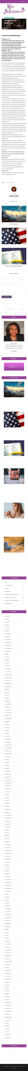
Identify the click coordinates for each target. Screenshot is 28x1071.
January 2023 (7, 742)
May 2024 (7, 695)
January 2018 (7, 911)
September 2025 (8, 648)
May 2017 (7, 935)
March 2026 (7, 630)
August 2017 (7, 926)
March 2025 (7, 666)
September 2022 (8, 753)
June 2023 (7, 727)
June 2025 (7, 657)
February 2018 (8, 908)
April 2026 (7, 627)
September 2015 (8, 961)
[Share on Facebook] (17, 26)
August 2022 (7, 756)
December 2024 (8, 674)
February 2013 (8, 1037)
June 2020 (7, 832)
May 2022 (7, 765)
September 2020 (8, 824)
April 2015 (7, 967)
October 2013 (8, 1014)
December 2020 (8, 815)
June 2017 (7, 932)
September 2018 (8, 888)
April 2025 (7, 663)
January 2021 (7, 812)
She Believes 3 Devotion (10, 597)
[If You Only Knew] (14, 214)
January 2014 (7, 1005)
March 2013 (7, 1034)
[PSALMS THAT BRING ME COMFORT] (14, 256)
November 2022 (8, 747)
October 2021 (8, 786)
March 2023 (7, 736)
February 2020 (8, 844)
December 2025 (8, 639)
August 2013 (7, 1020)
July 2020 (7, 829)
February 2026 (8, 633)
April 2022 (7, 768)
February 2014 (8, 1002)
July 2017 (7, 929)
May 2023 (7, 730)
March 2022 (7, 771)
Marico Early (8, 25)
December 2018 (8, 879)
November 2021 (8, 783)
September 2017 (8, 923)
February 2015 (8, 970)
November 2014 (8, 979)
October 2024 (8, 680)
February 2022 (8, 774)
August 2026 (7, 616)
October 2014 (8, 982)
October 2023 (8, 715)
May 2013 (7, 1028)
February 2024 (8, 704)
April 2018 (7, 903)
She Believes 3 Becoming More (11, 594)
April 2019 (7, 873)
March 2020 (7, 841)
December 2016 (8, 949)
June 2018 (7, 897)
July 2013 (7, 1023)
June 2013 (7, 1026)
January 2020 (7, 847)
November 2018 (8, 882)
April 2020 (7, 838)
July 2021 (7, 794)
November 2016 (8, 952)
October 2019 (8, 856)
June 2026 (7, 622)
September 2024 (8, 683)
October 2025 (8, 645)
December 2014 (8, 976)
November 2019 (8, 853)
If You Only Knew (14, 224)
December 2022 (8, 745)
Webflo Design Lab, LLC (21, 1066)
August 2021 (7, 791)
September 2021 (8, 788)
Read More (14, 351)
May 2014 (7, 993)
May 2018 (7, 900)
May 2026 (7, 625)
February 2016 (8, 955)
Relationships (8, 591)
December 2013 (8, 1008)
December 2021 (8, 780)
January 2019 (7, 876)
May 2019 (7, 870)
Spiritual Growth (8, 603)
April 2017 (7, 938)
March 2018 (7, 906)
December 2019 (8, 850)
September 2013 (8, 1017)
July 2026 (7, 619)
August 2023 (7, 721)
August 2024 (7, 686)
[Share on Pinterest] (23, 26)
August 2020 (7, 827)
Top (14, 1068)
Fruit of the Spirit (9, 17)
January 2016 (7, 958)
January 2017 (7, 947)
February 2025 (8, 668)
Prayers (6, 588)
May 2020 (7, 835)
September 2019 (8, 859)
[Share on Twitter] (19, 26)
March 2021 (7, 806)
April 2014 (7, 996)
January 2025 (7, 671)
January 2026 (7, 636)
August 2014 (7, 985)
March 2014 (7, 999)
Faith (6, 582)
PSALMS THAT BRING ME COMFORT (14, 266)
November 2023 (8, 712)
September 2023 (8, 718)
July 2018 (7, 894)
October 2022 (8, 750)
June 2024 (7, 692)
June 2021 (7, 797)
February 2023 (8, 739)
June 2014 (7, 990)
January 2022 (7, 777)
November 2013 (8, 1011)
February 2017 (8, 944)
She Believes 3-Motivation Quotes (12, 600)
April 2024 (7, 698)
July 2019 (7, 865)
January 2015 (7, 973)
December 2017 (8, 914)
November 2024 (8, 677)
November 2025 (8, 642)
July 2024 (7, 689)
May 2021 (7, 800)
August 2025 (7, 651)
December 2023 (8, 709)
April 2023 (7, 733)
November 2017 (8, 917)
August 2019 (7, 862)
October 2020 (8, 821)
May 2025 (7, 660)
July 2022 (7, 759)
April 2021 (7, 803)
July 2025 (7, 654)
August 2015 (7, 964)
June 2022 (7, 762)
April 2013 (7, 1031)
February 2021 (8, 809)
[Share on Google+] (21, 26)
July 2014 (7, 988)
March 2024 (7, 701)
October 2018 (8, 885)
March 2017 (7, 941)
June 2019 (7, 868)
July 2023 (7, 724)
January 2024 (7, 707)
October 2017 (8, 920)
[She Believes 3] (14, 9)
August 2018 (7, 891)
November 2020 (8, 818)
